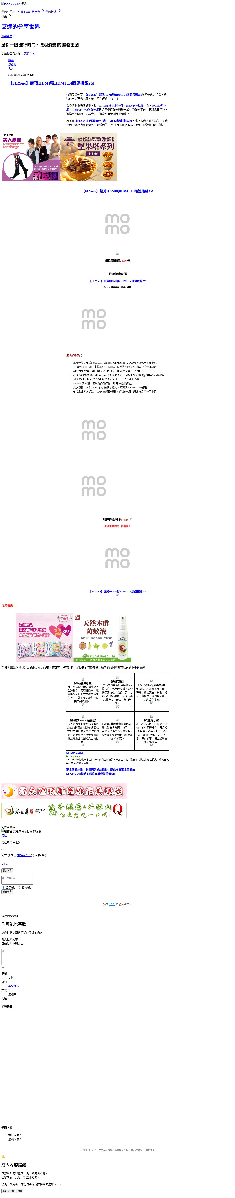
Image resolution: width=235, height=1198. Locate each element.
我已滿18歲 (8, 1191)
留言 (28, 855)
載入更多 (7, 870)
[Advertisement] (117, 1063)
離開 (20, 1191)
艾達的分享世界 (20, 27)
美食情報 (29, 53)
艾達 (4, 835)
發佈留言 (7, 891)
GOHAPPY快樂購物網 (85, 109)
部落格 (12, 64)
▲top (4, 864)
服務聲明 (150, 1150)
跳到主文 (6, 36)
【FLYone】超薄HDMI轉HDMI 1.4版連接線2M (51, 83)
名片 (11, 68)
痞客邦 (21, 855)
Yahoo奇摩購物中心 (137, 105)
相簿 (11, 60)
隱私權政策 (136, 1150)
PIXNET (92, 1150)
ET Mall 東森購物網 (111, 105)
